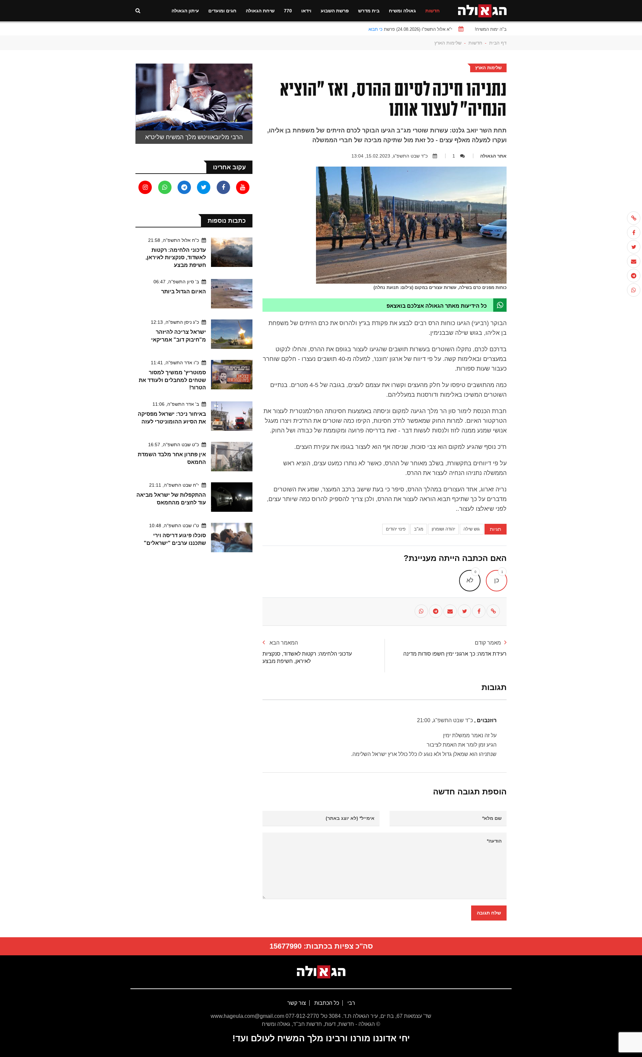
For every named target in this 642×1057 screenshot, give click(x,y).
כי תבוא (375, 29)
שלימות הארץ (447, 42)
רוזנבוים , (457, 720)
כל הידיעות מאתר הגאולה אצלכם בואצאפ (437, 306)
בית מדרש (369, 10)
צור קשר (296, 1003)
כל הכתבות (326, 1003)
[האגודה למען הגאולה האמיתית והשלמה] (482, 10)
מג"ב (418, 529)
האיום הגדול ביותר (183, 291)
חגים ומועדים (222, 10)
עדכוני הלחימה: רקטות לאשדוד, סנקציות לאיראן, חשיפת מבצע (175, 257)
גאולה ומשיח (402, 10)
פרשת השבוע (335, 10)
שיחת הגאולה (260, 10)
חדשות (432, 10)
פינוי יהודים (396, 529)
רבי (350, 1003)
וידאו (306, 10)
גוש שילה (471, 529)
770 (288, 10)
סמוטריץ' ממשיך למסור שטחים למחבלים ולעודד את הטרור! (172, 380)
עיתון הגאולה (185, 10)
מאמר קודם (488, 643)
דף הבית (498, 42)
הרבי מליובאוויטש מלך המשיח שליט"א (194, 137)
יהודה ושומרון (443, 529)
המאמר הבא (283, 643)
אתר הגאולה (493, 156)
